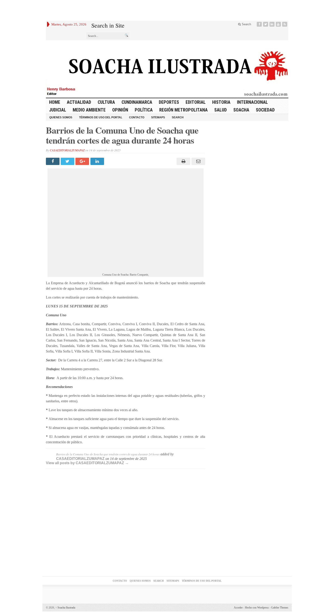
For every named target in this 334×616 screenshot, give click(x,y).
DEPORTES (169, 102)
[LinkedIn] (272, 24)
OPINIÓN (120, 110)
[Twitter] (266, 24)
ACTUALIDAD (79, 102)
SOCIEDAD (265, 110)
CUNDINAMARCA (137, 102)
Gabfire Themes (279, 607)
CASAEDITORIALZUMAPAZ (67, 150)
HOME (54, 102)
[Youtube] (279, 24)
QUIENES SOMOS (60, 117)
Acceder (238, 607)
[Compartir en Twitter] (68, 161)
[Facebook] (260, 24)
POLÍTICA (144, 110)
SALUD (220, 110)
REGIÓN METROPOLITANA (183, 110)
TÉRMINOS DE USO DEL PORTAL (100, 117)
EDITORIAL (196, 102)
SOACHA (241, 110)
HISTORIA (221, 102)
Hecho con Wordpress (257, 607)
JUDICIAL (57, 110)
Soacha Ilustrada (65, 607)
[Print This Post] (182, 161)
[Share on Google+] (82, 161)
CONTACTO (136, 117)
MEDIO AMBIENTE (89, 110)
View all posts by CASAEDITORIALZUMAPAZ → (87, 463)
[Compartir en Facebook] (53, 161)
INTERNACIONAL (252, 102)
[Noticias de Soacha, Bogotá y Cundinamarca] (167, 69)
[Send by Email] (197, 161)
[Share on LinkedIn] (97, 161)
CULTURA (106, 102)
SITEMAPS (158, 117)
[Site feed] (285, 24)
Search (246, 24)
